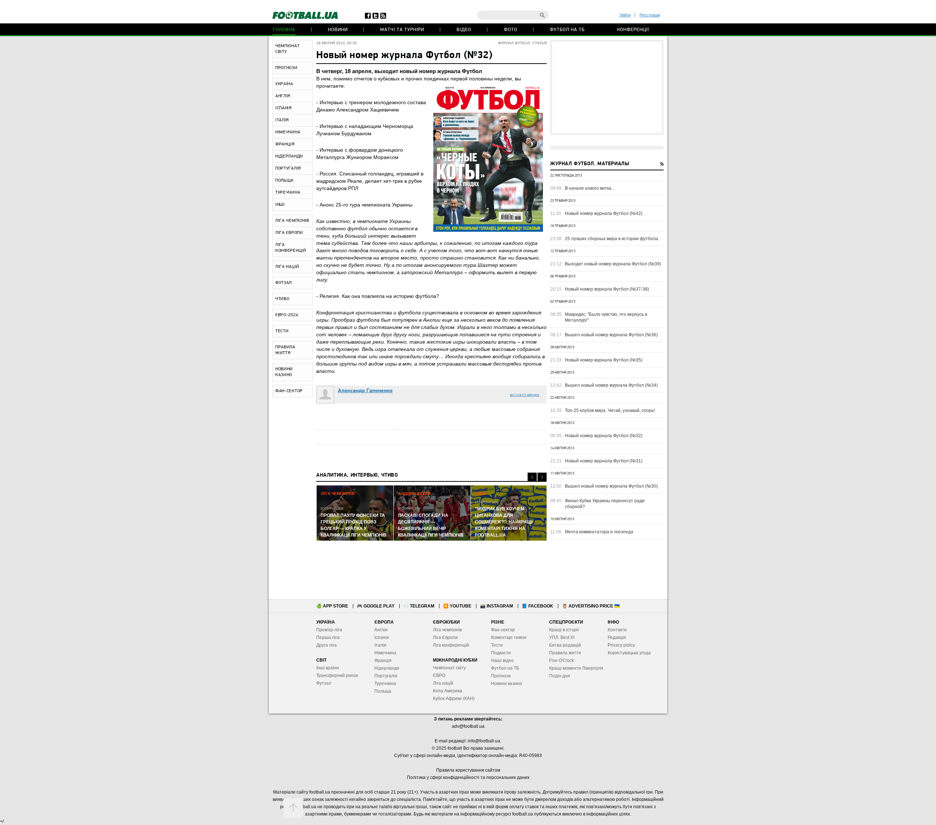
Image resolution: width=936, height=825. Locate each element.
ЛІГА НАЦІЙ (287, 267)
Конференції (633, 29)
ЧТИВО (282, 299)
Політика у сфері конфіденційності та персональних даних (468, 777)
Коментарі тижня (508, 637)
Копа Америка (447, 690)
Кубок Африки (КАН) (454, 698)
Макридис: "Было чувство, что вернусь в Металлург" (606, 317)
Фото (510, 29)
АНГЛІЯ (282, 96)
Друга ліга (326, 645)
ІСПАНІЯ (283, 108)
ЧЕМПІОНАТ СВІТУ (287, 49)
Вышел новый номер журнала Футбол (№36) (611, 334)
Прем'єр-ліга (329, 629)
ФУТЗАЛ (283, 283)
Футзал (323, 683)
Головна (284, 29)
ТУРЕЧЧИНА (287, 192)
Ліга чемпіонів (447, 629)
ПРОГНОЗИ (286, 68)
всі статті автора (524, 395)
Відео (464, 29)
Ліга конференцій (451, 645)
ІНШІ (280, 205)
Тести (497, 645)
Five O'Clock (561, 660)
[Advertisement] (607, 87)
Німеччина (385, 652)
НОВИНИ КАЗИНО (284, 372)
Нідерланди (386, 668)
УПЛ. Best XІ (561, 637)
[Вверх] (293, 808)
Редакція (617, 637)
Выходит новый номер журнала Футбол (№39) (613, 263)
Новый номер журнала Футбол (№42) (603, 213)
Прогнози (501, 675)
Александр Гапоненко (365, 391)
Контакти (617, 629)
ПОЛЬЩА (284, 180)
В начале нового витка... (590, 188)
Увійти (625, 15)
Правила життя (565, 652)
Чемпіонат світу (449, 667)
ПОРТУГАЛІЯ (288, 168)
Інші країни (327, 667)
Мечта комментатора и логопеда (599, 531)
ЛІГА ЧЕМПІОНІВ (292, 221)
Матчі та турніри (402, 29)
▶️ (457, 606)
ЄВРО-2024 (286, 315)
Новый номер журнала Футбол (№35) (603, 360)
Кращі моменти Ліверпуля (576, 668)
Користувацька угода (629, 652)
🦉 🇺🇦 (591, 606)
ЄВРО (439, 675)
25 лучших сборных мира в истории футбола (611, 238)
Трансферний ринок (337, 675)
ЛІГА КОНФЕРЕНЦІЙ (290, 248)
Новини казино (506, 683)
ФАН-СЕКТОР (289, 391)
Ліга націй (443, 683)
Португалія (385, 675)
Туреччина (385, 683)
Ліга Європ (444, 637)
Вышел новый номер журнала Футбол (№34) (611, 385)
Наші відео (502, 660)
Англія (381, 629)
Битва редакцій (565, 645)
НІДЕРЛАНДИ (289, 156)
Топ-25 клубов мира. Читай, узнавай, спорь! (610, 410)
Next (542, 477)
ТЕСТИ (282, 331)
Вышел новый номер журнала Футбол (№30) (611, 486)
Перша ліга (328, 637)
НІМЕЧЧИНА (287, 132)
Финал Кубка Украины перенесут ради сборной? (605, 503)
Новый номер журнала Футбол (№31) (603, 460)
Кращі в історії (564, 629)
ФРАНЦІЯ (285, 144)
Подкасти (501, 652)
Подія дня (559, 675)
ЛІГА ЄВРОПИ (289, 233)
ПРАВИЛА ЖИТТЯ (285, 350)
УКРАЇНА (284, 84)
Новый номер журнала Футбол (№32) (603, 435)
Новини (338, 29)
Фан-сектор (503, 629)
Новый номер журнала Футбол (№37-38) (607, 289)
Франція (383, 660)
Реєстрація (649, 15)
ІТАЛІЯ (282, 120)
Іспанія (381, 637)
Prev (532, 477)
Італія (380, 645)
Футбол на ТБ (567, 29)
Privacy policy (621, 645)
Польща (382, 691)
